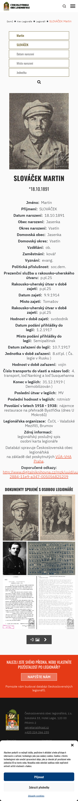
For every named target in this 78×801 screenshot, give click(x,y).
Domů (10, 21)
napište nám (39, 677)
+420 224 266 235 (37, 732)
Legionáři (40, 21)
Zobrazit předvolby (39, 787)
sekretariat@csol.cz (37, 727)
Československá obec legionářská (20, 6)
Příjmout (39, 777)
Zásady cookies (36, 795)
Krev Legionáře (24, 21)
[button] (72, 745)
